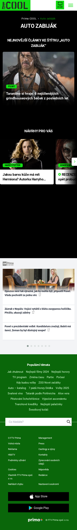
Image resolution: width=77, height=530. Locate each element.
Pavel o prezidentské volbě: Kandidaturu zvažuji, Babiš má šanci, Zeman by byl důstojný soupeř (38, 328)
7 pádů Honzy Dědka (41, 388)
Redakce (42, 475)
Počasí (60, 377)
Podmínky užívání (17, 460)
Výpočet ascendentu (54, 398)
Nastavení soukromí (48, 484)
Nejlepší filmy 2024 (37, 371)
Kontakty (42, 454)
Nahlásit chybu (15, 484)
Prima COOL (29, 18)
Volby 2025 (62, 388)
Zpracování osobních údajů (49, 462)
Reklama (12, 449)
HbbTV (11, 454)
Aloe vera (63, 393)
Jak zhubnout (15, 371)
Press (41, 443)
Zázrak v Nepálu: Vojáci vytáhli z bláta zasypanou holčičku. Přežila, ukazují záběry (38, 310)
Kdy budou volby (26, 382)
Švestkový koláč (38, 409)
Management (45, 438)
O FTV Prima (14, 438)
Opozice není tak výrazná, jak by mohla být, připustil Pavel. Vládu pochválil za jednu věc (38, 293)
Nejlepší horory (60, 371)
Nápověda (43, 469)
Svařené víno (15, 393)
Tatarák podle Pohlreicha (40, 393)
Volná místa (14, 443)
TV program (20, 377)
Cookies (12, 469)
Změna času (36, 377)
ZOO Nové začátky (49, 382)
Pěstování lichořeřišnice (25, 398)
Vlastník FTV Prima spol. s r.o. (20, 477)
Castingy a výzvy (46, 449)
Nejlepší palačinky (51, 404)
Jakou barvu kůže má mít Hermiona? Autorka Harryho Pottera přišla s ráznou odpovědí (23, 177)
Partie (50, 377)
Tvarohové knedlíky (26, 404)
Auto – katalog (17, 388)
